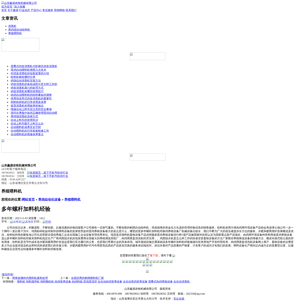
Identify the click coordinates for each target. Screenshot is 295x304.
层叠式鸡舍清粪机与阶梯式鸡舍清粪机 (34, 66)
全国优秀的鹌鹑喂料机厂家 (87, 278)
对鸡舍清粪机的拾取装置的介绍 (30, 73)
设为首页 (6, 6)
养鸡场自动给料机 (19, 29)
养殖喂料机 (15, 33)
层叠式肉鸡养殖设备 (160, 281)
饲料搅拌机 (33, 281)
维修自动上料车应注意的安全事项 (31, 109)
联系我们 (71, 10)
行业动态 (24, 10)
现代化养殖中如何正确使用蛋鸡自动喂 (34, 112)
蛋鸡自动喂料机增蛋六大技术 (28, 69)
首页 (4, 10)
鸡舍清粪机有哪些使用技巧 (27, 91)
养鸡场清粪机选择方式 (24, 116)
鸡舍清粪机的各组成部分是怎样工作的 (34, 84)
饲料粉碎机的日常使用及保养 (28, 102)
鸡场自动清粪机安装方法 (26, 80)
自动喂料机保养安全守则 (26, 127)
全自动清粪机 (181, 281)
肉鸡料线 (77, 281)
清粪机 (12, 26)
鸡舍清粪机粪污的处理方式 (27, 87)
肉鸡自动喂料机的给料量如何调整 (31, 94)
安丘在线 (178, 298)
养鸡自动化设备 (49, 199)
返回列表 (7, 274)
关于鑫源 (13, 10)
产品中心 (36, 10)
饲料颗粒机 (47, 281)
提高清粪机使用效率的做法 (27, 105)
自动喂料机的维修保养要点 (27, 134)
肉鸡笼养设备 (63, 281)
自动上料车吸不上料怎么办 (27, 123)
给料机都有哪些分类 (23, 76)
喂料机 (21, 281)
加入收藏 (19, 6)
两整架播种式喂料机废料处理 (30, 278)
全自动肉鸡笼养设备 (110, 281)
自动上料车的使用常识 (24, 120)
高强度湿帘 (90, 281)
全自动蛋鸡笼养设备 (135, 281)
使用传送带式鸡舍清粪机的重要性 (31, 98)
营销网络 (59, 10)
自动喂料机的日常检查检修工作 (30, 130)
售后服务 (47, 10)
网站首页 (28, 199)
